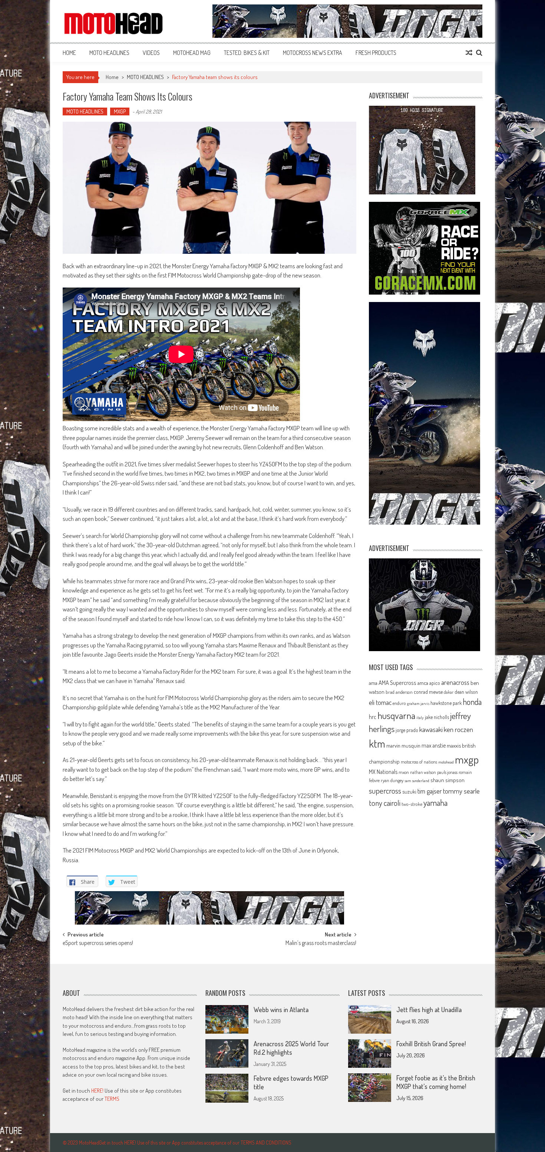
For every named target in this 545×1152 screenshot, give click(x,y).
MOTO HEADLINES (109, 52)
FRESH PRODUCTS (376, 52)
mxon (404, 772)
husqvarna (396, 715)
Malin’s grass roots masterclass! (320, 943)
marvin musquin (403, 745)
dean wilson (466, 692)
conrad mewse (428, 691)
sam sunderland (416, 780)
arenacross (455, 682)
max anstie (434, 745)
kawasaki (431, 729)
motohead (446, 762)
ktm (377, 743)
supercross (385, 790)
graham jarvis (418, 703)
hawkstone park (446, 703)
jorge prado (407, 730)
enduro (399, 703)
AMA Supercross (397, 682)
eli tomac (380, 702)
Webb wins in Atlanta (281, 1009)
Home (69, 52)
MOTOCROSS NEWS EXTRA (312, 52)
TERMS (112, 1098)
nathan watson (423, 772)
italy (420, 717)
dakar (448, 692)
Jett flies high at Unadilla (429, 1009)
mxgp (467, 759)
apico (434, 683)
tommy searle (461, 791)
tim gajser (429, 791)
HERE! (97, 1090)
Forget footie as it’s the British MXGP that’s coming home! (435, 1082)
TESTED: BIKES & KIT (247, 52)
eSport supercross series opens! (98, 943)
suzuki (409, 791)
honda (472, 702)
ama (373, 682)
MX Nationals (383, 771)
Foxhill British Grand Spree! (431, 1044)
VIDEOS (151, 52)
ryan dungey (392, 780)
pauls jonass (447, 772)
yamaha (435, 802)
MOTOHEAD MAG (192, 52)
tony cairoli (384, 803)
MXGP (120, 111)
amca (422, 682)
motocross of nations (419, 762)
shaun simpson (447, 780)
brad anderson (399, 692)
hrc (372, 717)
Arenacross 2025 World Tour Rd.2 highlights (291, 1048)
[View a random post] (469, 53)
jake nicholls (437, 717)
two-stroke (412, 804)
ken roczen (458, 729)
